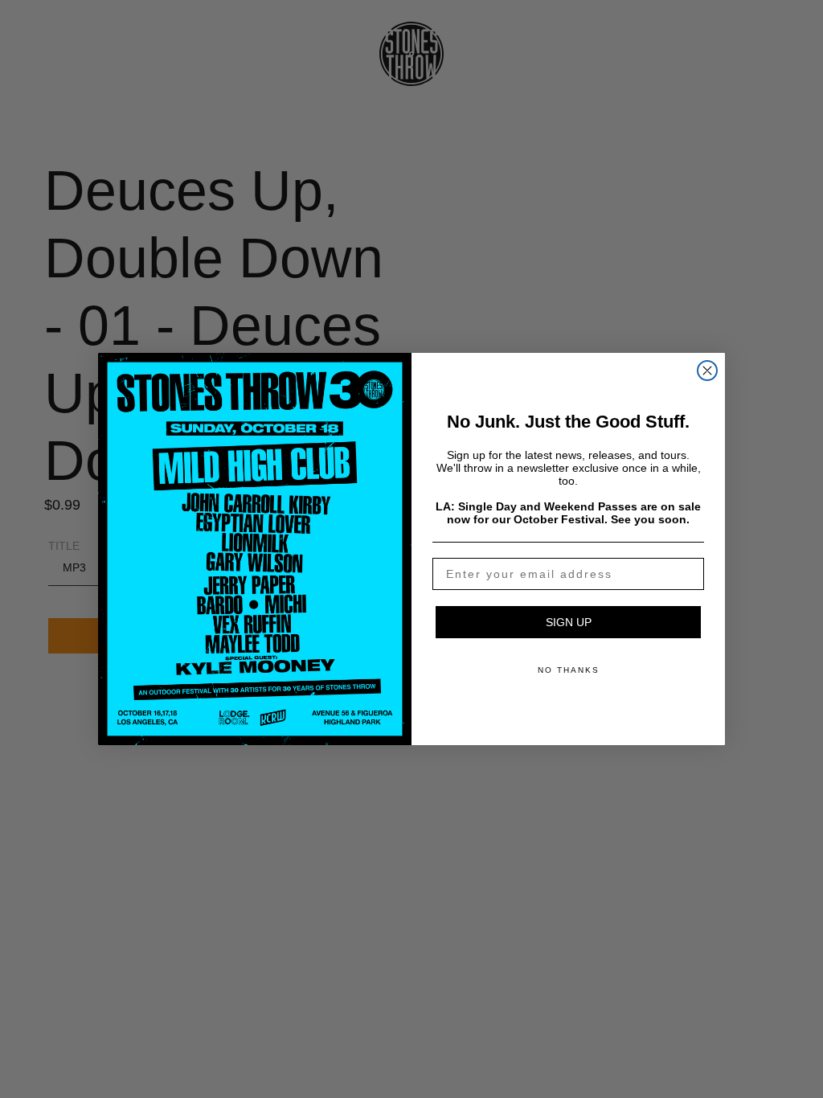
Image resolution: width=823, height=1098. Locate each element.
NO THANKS (569, 670)
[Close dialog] (707, 370)
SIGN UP (569, 622)
